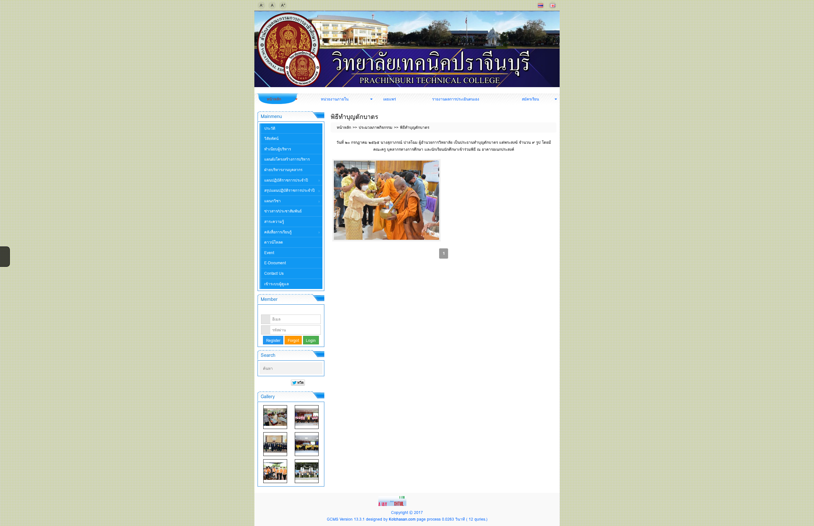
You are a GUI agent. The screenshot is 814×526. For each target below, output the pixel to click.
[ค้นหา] (318, 368)
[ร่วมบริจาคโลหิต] (275, 417)
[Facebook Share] (4, 250)
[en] (552, 5)
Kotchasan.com (402, 519)
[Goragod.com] (393, 500)
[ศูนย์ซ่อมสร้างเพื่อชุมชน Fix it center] (275, 471)
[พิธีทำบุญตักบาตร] (386, 200)
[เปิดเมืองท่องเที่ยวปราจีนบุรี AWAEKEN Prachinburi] (307, 471)
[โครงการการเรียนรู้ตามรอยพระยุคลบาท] (307, 417)
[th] (540, 5)
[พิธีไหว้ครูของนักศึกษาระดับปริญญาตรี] (275, 444)
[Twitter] (4, 259)
